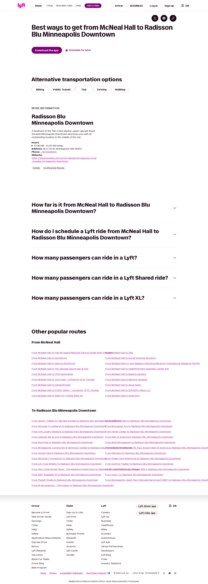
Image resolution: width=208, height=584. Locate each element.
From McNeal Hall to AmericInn (122, 395)
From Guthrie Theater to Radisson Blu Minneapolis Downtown (139, 464)
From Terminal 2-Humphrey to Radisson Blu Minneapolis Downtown (69, 458)
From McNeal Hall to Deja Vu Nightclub (53, 363)
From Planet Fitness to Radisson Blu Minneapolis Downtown (65, 480)
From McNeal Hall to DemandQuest (51, 385)
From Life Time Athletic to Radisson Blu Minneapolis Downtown (67, 464)
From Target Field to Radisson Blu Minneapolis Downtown (64, 453)
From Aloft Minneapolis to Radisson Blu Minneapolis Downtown (140, 442)
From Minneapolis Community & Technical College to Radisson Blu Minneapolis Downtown (82, 447)
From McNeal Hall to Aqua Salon (123, 385)
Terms (43, 573)
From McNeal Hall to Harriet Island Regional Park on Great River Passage (72, 352)
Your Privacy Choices (96, 573)
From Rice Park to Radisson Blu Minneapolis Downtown (62, 442)
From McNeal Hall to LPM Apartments (52, 374)
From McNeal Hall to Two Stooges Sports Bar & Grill (60, 368)
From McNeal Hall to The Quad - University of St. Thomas (63, 379)
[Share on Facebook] (164, 18)
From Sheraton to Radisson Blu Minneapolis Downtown (135, 453)
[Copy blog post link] (173, 18)
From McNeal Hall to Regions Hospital (126, 379)
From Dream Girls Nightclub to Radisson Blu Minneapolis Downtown (143, 458)
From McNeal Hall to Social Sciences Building (130, 358)
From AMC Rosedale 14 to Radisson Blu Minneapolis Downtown (66, 474)
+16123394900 (49, 152)
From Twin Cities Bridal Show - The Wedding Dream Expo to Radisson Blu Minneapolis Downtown (86, 469)
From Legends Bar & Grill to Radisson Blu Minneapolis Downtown (68, 437)
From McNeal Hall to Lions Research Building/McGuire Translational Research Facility (152, 363)
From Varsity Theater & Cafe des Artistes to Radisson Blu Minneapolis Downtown (76, 421)
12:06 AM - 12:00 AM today (48, 145)
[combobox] (185, 5)
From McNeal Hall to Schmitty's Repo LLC (128, 390)
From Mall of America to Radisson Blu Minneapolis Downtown (139, 437)
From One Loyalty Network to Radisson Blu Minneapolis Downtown (69, 431)
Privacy (53, 573)
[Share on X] (155, 18)
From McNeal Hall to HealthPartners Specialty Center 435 (137, 368)
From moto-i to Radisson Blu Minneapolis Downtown (134, 474)
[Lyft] (21, 5)
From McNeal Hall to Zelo (119, 352)
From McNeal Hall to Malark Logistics (125, 374)
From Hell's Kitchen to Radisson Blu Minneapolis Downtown (138, 421)
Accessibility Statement (71, 573)
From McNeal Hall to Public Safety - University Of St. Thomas (65, 390)
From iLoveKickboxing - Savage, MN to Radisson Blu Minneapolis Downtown (147, 469)
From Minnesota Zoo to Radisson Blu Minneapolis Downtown (138, 426)
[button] (104, 208)
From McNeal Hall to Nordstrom (49, 358)
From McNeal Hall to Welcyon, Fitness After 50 (57, 395)
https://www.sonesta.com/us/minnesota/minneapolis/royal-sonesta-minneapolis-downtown (64, 160)
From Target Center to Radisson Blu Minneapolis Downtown (138, 431)
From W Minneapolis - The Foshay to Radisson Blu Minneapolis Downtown (73, 485)
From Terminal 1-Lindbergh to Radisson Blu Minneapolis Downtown (69, 426)
